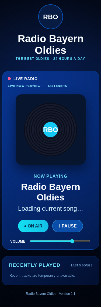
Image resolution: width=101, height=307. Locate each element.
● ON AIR (33, 226)
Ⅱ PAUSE (67, 226)
